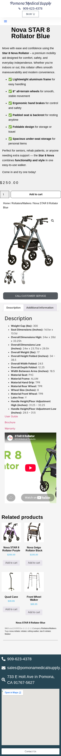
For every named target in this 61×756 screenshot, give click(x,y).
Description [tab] (13, 307)
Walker (8, 634)
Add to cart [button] (11, 562)
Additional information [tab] (39, 307)
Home (6, 203)
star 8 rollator (45, 631)
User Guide (11, 416)
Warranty (10, 428)
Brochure (10, 422)
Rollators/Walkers (21, 203)
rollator (24, 631)
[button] (5, 21)
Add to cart (35, 194)
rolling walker (33, 631)
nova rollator (14, 631)
